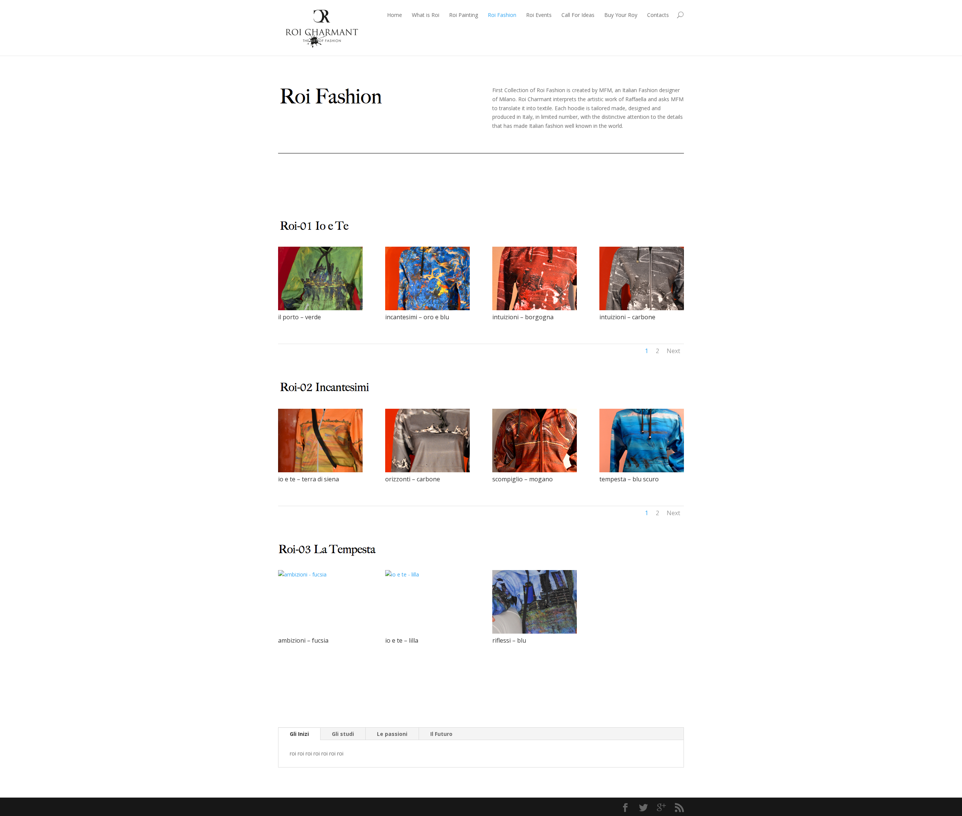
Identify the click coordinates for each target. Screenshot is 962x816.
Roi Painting (463, 14)
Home (394, 14)
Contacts (658, 14)
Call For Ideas (577, 14)
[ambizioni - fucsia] (320, 574)
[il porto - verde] (329, 308)
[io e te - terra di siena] (329, 470)
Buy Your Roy (620, 14)
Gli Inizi (299, 733)
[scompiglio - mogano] (543, 470)
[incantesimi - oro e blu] (436, 308)
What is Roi (425, 14)
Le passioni (392, 733)
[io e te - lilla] (427, 574)
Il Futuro (441, 733)
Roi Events (539, 14)
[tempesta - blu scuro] (650, 470)
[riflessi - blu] (543, 631)
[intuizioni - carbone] (650, 308)
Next (673, 351)
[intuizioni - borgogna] (543, 308)
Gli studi (343, 733)
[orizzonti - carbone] (436, 470)
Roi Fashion (502, 14)
